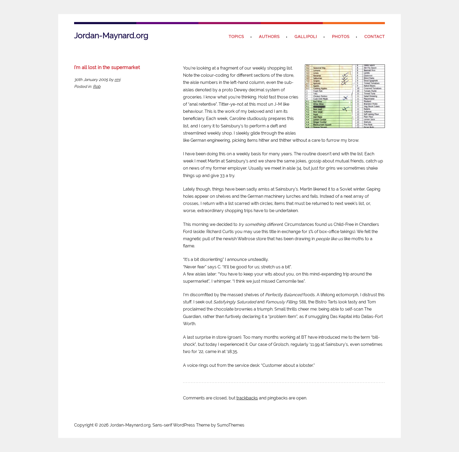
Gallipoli (306, 36)
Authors (269, 36)
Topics (236, 36)
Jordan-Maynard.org (111, 35)
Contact (374, 36)
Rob (96, 86)
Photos (341, 36)
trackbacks (247, 398)
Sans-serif (162, 425)
